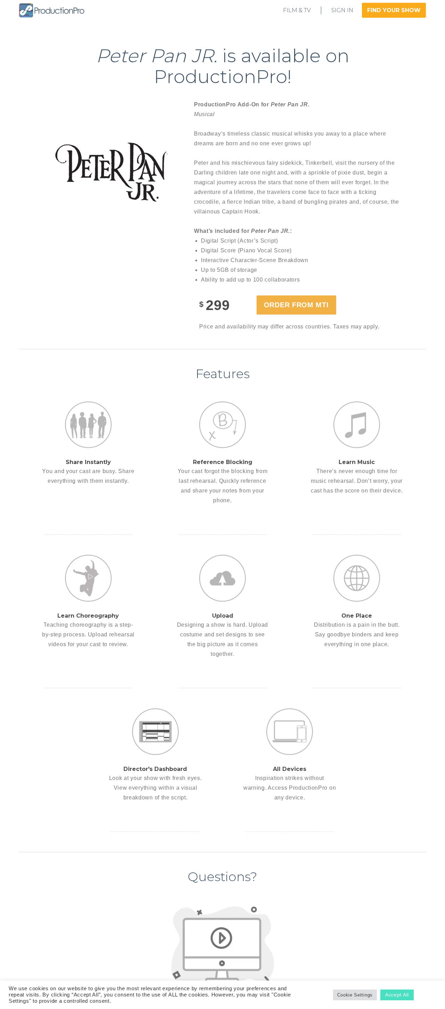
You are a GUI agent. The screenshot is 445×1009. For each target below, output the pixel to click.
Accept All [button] (397, 995)
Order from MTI (296, 305)
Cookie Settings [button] (355, 995)
